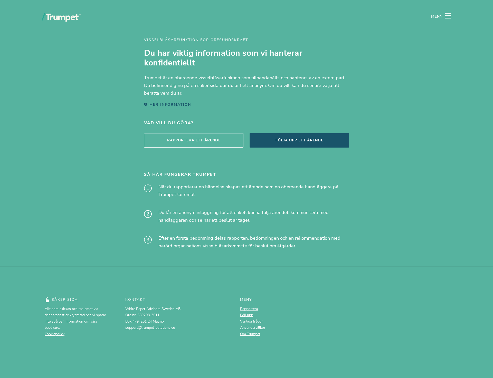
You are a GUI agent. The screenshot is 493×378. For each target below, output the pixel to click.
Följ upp (246, 314)
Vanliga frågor (251, 321)
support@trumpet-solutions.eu (150, 327)
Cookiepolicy (54, 333)
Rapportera (249, 308)
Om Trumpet (250, 333)
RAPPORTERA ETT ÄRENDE (194, 140)
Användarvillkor (252, 327)
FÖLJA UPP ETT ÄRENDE (299, 140)
